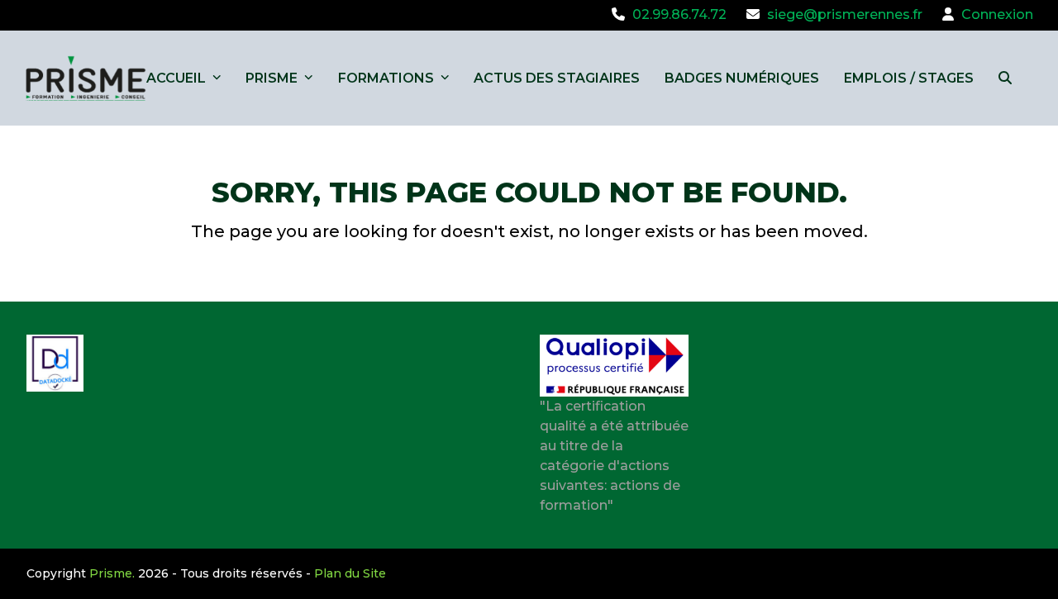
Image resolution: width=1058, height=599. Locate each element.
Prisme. (112, 573)
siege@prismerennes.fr (844, 14)
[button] (1005, 78)
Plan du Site (350, 573)
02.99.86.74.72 (679, 14)
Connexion (997, 14)
